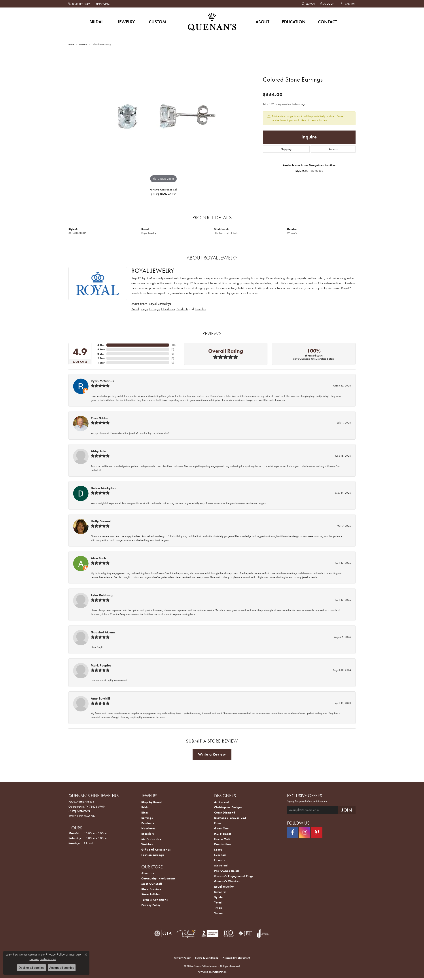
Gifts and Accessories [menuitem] (156, 849)
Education (294, 22)
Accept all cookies (61, 967)
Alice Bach (98, 558)
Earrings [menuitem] (147, 818)
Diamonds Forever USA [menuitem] (230, 818)
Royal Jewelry (148, 233)
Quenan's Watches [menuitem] (227, 881)
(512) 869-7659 (163, 194)
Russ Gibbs (99, 418)
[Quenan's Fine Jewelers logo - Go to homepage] (212, 22)
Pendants (182, 309)
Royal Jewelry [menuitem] (224, 886)
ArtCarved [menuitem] (221, 802)
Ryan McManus (102, 381)
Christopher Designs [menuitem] (228, 807)
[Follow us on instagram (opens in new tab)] (304, 832)
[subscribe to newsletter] (347, 810)
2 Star (101, 358)
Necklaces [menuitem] (148, 828)
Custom (157, 22)
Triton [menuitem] (218, 908)
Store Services (151, 889)
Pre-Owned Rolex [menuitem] (226, 871)
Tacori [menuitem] (218, 902)
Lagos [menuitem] (218, 849)
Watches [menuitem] (147, 844)
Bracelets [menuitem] (147, 834)
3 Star (101, 354)
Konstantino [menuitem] (222, 844)
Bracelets (200, 309)
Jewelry (126, 22)
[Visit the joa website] (263, 933)
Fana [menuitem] (217, 823)
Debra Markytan (103, 488)
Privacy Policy (151, 905)
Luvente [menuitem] (219, 860)
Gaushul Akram (103, 632)
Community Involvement (158, 878)
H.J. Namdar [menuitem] (222, 834)
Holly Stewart (101, 521)
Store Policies (150, 894)
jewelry (83, 44)
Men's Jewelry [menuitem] (151, 839)
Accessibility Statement (236, 957)
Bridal (96, 22)
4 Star (101, 349)
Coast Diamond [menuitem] (224, 812)
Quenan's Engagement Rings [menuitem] (233, 876)
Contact (327, 22)
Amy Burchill (100, 698)
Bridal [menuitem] (145, 807)
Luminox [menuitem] (220, 855)
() (173, 345)
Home (71, 44)
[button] (309, 3)
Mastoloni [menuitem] (221, 865)
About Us (147, 873)
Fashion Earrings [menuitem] (152, 855)
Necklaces (168, 309)
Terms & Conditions (154, 899)
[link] (79, 3)
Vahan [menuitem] (218, 913)
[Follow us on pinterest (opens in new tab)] (316, 832)
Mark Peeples (101, 665)
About (262, 22)
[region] (163, 118)
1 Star (101, 362)
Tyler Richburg (102, 595)
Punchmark (219, 972)
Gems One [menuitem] (221, 828)
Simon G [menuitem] (220, 892)
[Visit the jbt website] (245, 933)
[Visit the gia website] (163, 933)
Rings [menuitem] (145, 812)
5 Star (101, 345)
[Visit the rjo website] (228, 933)
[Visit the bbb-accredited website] (209, 933)
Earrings (154, 309)
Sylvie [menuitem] (218, 897)
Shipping (286, 149)
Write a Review (212, 754)
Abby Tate (98, 451)
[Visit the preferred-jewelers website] (186, 933)
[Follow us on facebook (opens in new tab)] (292, 832)
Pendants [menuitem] (147, 823)
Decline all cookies (31, 967)
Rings (144, 309)
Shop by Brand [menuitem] (151, 802)
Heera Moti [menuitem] (222, 839)
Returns (333, 149)
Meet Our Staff (151, 884)
